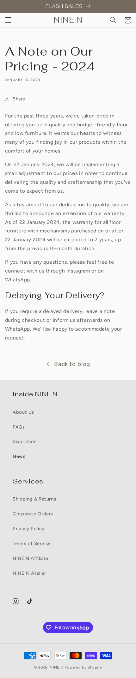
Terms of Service (32, 543)
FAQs (19, 427)
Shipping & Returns (34, 499)
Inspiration (25, 441)
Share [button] (19, 99)
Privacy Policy (29, 528)
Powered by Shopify (83, 667)
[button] (8, 20)
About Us (23, 412)
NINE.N (57, 667)
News (19, 456)
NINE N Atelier (29, 573)
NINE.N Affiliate (30, 558)
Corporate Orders (33, 514)
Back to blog (72, 364)
